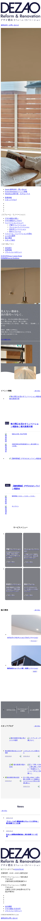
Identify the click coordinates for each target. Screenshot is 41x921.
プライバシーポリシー (13, 252)
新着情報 (8, 197)
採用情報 (8, 250)
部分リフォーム (15, 231)
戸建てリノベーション (17, 225)
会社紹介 (8, 248)
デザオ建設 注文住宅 (13, 909)
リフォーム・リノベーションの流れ (18, 233)
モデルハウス (11, 710)
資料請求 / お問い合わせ (10, 25)
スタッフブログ (11, 200)
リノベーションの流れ (22, 710)
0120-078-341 (19, 869)
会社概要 (8, 906)
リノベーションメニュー (14, 223)
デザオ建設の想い (12, 218)
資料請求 (9, 918)
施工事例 (8, 238)
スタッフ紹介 (10, 240)
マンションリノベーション (19, 227)
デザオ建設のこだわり (13, 220)
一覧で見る (37, 391)
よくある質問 (10, 236)
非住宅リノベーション (17, 229)
